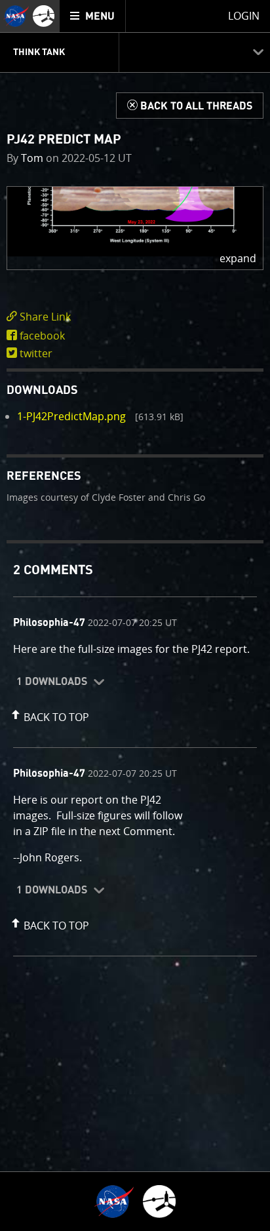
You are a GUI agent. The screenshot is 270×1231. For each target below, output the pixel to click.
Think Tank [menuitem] (39, 52)
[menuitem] (93, 16)
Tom (32, 158)
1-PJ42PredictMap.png (71, 416)
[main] (135, 615)
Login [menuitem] (244, 16)
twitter (36, 353)
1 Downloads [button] (51, 681)
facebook (42, 335)
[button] (135, 228)
